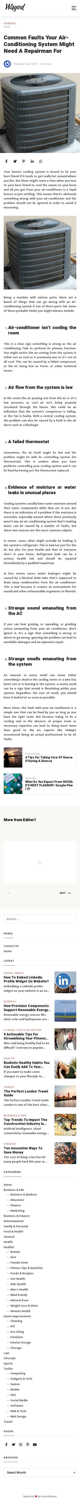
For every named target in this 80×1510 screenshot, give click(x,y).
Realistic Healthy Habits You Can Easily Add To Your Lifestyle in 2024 (26, 1065)
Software (16, 1405)
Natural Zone (19, 1300)
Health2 (9, 1247)
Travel (9, 1087)
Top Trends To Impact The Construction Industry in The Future (25, 1122)
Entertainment (14, 1221)
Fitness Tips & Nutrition (22, 1030)
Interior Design (20, 1342)
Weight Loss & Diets (24, 1305)
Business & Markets (23, 1194)
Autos (8, 1184)
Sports (8, 1363)
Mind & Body (18, 1295)
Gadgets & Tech (21, 1378)
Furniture (16, 1337)
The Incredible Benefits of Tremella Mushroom (50, 854)
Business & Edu (15, 1115)
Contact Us (11, 946)
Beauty (15, 1251)
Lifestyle (10, 1358)
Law (6, 1353)
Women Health (20, 1311)
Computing (17, 1373)
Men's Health (19, 1289)
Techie (8, 1368)
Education (17, 1200)
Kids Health (18, 1284)
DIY (12, 1326)
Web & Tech (18, 1411)
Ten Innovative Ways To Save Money (23, 1150)
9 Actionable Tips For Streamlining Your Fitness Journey (25, 1036)
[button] (74, 8)
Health (9, 1058)
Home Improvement (17, 1316)
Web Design (18, 1416)
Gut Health (17, 1278)
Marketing (17, 1210)
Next (63, 893)
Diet (13, 1257)
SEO (13, 1395)
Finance (10, 1143)
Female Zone (19, 1262)
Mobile (15, 1389)
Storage (16, 1348)
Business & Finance (17, 1216)
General (10, 23)
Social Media (14, 973)
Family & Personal (16, 1226)
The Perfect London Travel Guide (26, 1094)
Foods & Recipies (43, 846)
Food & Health (13, 1231)
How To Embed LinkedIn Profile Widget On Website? (26, 980)
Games (15, 1384)
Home (8, 951)
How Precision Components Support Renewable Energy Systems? (26, 1008)
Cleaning (16, 1321)
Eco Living (17, 1331)
